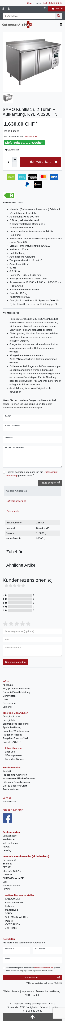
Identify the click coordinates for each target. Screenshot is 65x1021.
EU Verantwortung (16, 500)
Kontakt (7, 771)
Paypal (6, 846)
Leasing (7, 850)
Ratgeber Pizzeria (12, 734)
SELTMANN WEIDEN (16, 917)
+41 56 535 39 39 (52, 3)
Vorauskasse (10, 835)
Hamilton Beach (11, 885)
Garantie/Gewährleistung (16, 692)
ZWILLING (11, 928)
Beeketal (7, 863)
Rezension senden (15, 662)
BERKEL (7, 867)
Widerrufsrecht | (12, 991)
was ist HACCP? (11, 742)
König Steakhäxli (14, 902)
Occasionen (9, 703)
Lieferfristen (9, 695)
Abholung (8, 684)
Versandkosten (31, 136)
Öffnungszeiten (13, 755)
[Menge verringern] (14, 164)
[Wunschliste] (45, 8)
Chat (29, 3)
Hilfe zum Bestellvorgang (16, 782)
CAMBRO (8, 874)
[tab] (32, 491)
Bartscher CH (10, 860)
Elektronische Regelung (16, 723)
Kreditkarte (9, 839)
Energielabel (9, 720)
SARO (8, 913)
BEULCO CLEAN (12, 870)
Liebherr (9, 906)
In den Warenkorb (39, 161)
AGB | (28, 995)
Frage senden (48, 482)
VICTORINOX (12, 924)
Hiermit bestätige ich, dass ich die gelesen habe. (32, 473)
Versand (7, 706)
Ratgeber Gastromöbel (15, 738)
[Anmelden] (3, 8)
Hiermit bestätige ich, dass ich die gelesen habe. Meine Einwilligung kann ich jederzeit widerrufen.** (33, 969)
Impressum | (29, 991)
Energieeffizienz (11, 716)
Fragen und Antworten (15, 774)
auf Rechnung (10, 843)
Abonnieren (31, 977)
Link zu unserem (15, 785)
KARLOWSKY (12, 898)
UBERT (9, 920)
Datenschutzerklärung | (49, 991)
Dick (5, 881)
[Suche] (58, 16)
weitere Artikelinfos (16, 490)
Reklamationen (11, 789)
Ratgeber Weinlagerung (16, 731)
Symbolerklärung (12, 727)
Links (5, 699)
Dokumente (12, 511)
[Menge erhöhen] (14, 159)
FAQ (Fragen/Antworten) (16, 688)
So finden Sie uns (14, 759)
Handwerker (9, 801)
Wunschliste (13, 150)
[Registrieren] (9, 8)
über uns (10, 751)
